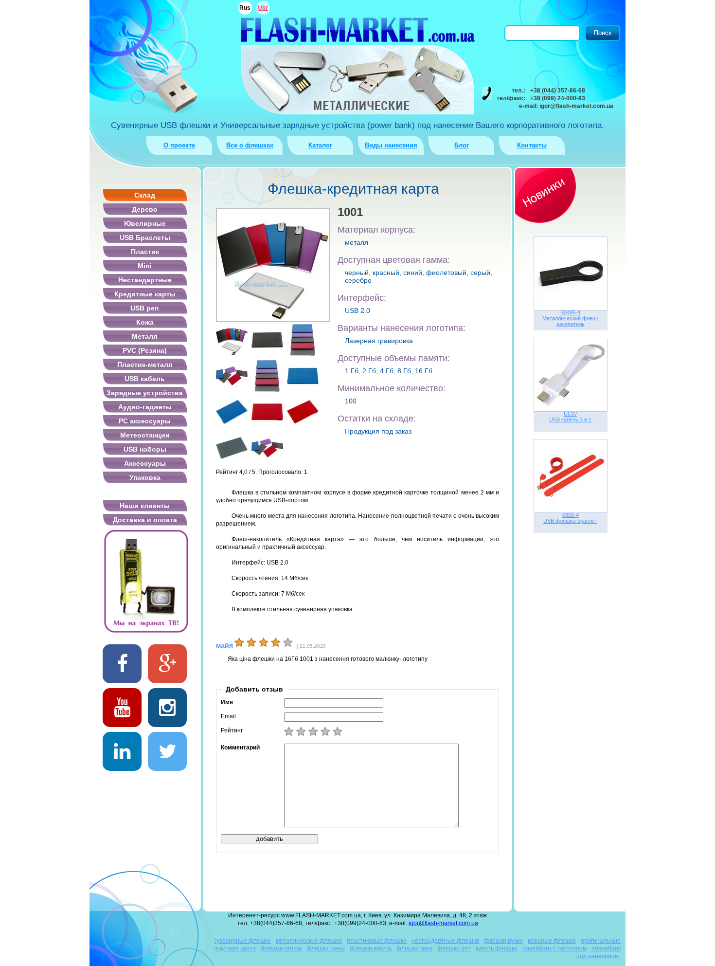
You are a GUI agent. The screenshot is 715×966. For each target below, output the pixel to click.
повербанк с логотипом (554, 948)
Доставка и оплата (145, 520)
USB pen (144, 308)
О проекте (179, 145)
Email (228, 716)
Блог (461, 145)
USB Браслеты (145, 237)
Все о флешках (249, 145)
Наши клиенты (145, 506)
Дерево (145, 209)
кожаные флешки (552, 940)
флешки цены (325, 948)
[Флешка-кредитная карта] (232, 340)
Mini (145, 266)
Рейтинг (232, 730)
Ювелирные (145, 223)
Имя (227, 702)
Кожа (145, 322)
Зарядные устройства (145, 393)
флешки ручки (503, 940)
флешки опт (454, 948)
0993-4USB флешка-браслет (570, 518)
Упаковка (145, 477)
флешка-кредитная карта (220, 948)
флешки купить (371, 948)
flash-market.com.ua (358, 29)
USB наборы (145, 449)
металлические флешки (309, 940)
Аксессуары (145, 463)
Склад (144, 195)
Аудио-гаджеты (145, 407)
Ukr (263, 7)
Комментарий (240, 747)
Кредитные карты (145, 294)
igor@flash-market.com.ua (443, 923)
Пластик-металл (145, 364)
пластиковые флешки (377, 940)
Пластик (145, 251)
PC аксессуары (145, 421)
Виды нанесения (391, 145)
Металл (145, 336)
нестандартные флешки (445, 940)
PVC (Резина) (145, 350)
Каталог (320, 145)
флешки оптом (281, 948)
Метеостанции (145, 435)
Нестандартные (145, 280)
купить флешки (497, 948)
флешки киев (414, 948)
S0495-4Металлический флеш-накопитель (570, 318)
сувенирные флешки (242, 940)
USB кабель (145, 379)
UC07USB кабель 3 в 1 (570, 416)
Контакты (532, 145)
